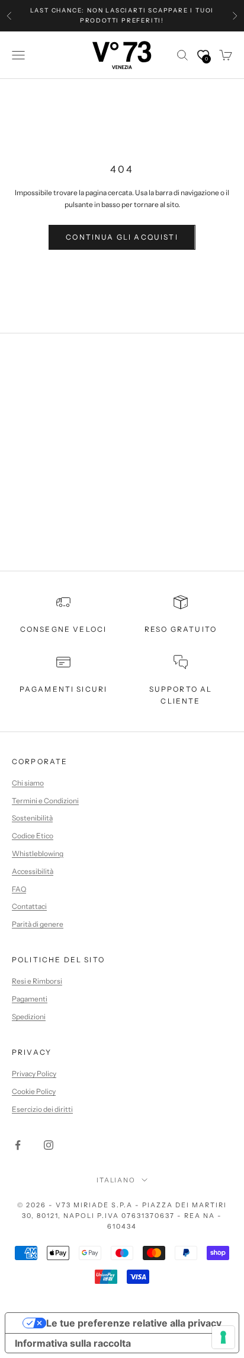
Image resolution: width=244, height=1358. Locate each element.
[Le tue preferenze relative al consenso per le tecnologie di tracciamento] (223, 1337)
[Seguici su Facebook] (18, 1145)
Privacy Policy (34, 1073)
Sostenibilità (32, 817)
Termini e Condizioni (45, 800)
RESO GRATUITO (181, 629)
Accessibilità (32, 871)
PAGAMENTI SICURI (64, 689)
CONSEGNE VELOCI (63, 629)
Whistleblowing (37, 853)
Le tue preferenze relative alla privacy (133, 1323)
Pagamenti (29, 998)
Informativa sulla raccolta (73, 1343)
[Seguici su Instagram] (48, 1145)
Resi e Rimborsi (37, 981)
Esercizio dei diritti (42, 1109)
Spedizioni (29, 1016)
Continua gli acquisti (122, 237)
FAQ (19, 889)
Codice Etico (32, 835)
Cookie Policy (34, 1091)
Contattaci (29, 906)
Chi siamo (28, 782)
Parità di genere (37, 924)
